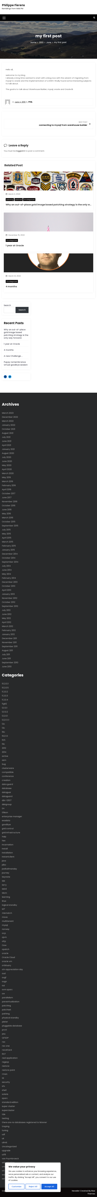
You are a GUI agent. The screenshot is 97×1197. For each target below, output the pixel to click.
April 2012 (6, 622)
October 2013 (8, 586)
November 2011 (9, 642)
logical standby (9, 905)
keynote (6, 876)
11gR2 (4, 703)
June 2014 (7, 570)
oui (3, 985)
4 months (11, 286)
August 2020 (8, 453)
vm (3, 1166)
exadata (6, 820)
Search (7, 305)
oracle (5, 953)
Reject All (33, 1186)
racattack (7, 1049)
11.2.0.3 (5, 695)
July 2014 (6, 565)
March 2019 (7, 481)
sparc (5, 1098)
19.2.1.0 (5, 736)
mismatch (7, 913)
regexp (5, 1062)
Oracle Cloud (8, 957)
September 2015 (10, 525)
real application (10, 1058)
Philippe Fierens (13, 5)
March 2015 (7, 541)
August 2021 (7, 433)
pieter (5, 1021)
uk (3, 1138)
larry (4, 884)
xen (3, 1178)
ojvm (4, 937)
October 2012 (8, 602)
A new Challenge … (13, 356)
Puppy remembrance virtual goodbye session (16, 363)
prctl (4, 1029)
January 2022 (8, 425)
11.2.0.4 (5, 699)
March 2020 (8, 473)
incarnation (7, 844)
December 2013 (9, 582)
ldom (4, 892)
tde (3, 1114)
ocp (4, 933)
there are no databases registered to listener (24, 1122)
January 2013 (8, 594)
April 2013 (6, 590)
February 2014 (9, 578)
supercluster (8, 1110)
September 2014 (10, 561)
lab (3, 880)
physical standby (10, 1017)
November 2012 (9, 598)
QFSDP (5, 1037)
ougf (4, 977)
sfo (3, 1086)
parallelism (7, 997)
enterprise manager (12, 816)
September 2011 (10, 646)
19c (3, 744)
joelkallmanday (9, 868)
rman (4, 1074)
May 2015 (6, 533)
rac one (6, 1045)
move (5, 917)
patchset (18, 199)
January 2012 (8, 634)
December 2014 (10, 553)
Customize (16, 1186)
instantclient (8, 856)
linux (4, 901)
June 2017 (6, 497)
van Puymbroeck (10, 1158)
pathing (6, 1013)
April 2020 (7, 469)
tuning (5, 1130)
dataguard (7, 796)
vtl (3, 1170)
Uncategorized (29, 199)
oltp (4, 941)
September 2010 (10, 662)
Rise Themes (91, 1192)
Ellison (5, 812)
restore (5, 1066)
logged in (20, 151)
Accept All (49, 1186)
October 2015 (8, 521)
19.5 (3, 740)
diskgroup (7, 804)
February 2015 (9, 545)
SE (3, 1078)
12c (3, 723)
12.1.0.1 (4, 707)
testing (5, 1118)
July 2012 (6, 610)
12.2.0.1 (5, 715)
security (6, 1082)
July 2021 (6, 437)
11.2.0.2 (5, 691)
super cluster (8, 1106)
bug (4, 764)
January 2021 (8, 449)
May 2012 (6, 618)
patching (9, 199)
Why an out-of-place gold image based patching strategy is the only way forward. (16, 333)
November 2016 (9, 501)
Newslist (76, 1190)
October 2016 (8, 505)
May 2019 (6, 477)
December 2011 (9, 638)
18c (3, 732)
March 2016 (7, 517)
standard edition (10, 1102)
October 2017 (8, 493)
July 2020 (6, 457)
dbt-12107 (6, 800)
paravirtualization (10, 1001)
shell (4, 1090)
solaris (5, 1094)
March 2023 (8, 413)
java (4, 860)
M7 (3, 909)
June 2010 (6, 666)
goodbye (6, 824)
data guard (7, 784)
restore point (8, 1070)
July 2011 (6, 654)
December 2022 (10, 417)
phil (30, 102)
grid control (8, 828)
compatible (8, 772)
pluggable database (12, 1025)
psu (3, 1033)
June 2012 (6, 614)
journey (5, 872)
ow (3, 993)
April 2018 (6, 489)
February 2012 (9, 630)
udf (3, 1134)
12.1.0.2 (5, 711)
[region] (33, 1177)
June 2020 (7, 461)
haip (4, 836)
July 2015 (6, 529)
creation (6, 780)
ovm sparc (7, 989)
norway (5, 929)
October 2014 (8, 557)
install (5, 848)
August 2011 (7, 650)
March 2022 (8, 421)
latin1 (4, 888)
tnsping (5, 1126)
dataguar (6, 792)
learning (6, 897)
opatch (5, 949)
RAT (4, 1053)
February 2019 (9, 485)
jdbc (4, 864)
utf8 (4, 1154)
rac (3, 1041)
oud (4, 973)
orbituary (6, 965)
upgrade (6, 1150)
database (6, 788)
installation (7, 852)
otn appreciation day (12, 969)
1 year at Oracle (15, 245)
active (5, 756)
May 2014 (6, 574)
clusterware (8, 768)
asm (4, 760)
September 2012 (10, 606)
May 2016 (6, 513)
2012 (4, 748)
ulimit (4, 1142)
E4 (3, 808)
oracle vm (7, 961)
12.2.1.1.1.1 (5, 719)
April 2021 (6, 445)
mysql (5, 925)
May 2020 (6, 465)
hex (3, 840)
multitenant (8, 921)
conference (8, 776)
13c (3, 727)
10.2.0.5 (5, 687)
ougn (4, 981)
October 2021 (8, 429)
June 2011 (6, 658)
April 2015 (6, 537)
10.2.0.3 (5, 683)
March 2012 (7, 626)
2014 (4, 752)
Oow (4, 945)
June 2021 (6, 441)
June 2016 (6, 509)
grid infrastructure (11, 832)
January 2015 (8, 549)
